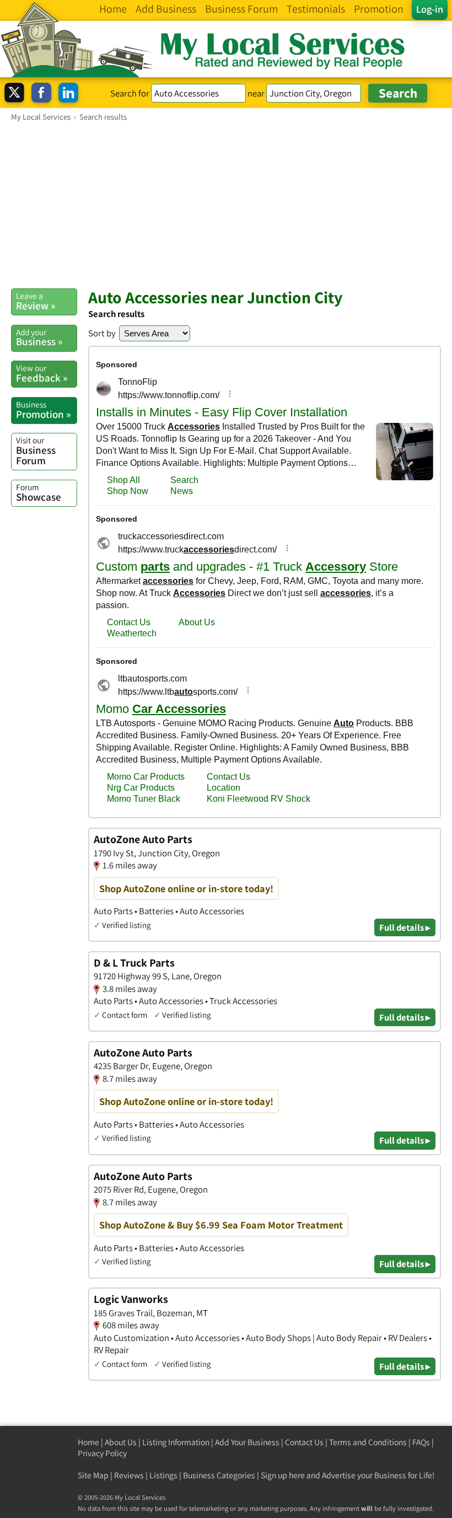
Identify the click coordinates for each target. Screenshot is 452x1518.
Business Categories (219, 1475)
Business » (39, 337)
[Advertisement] (226, 204)
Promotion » (43, 410)
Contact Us (304, 1442)
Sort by (102, 333)
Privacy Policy (102, 1453)
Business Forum (36, 451)
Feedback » (41, 373)
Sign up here (283, 1475)
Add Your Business (247, 1442)
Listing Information (175, 1442)
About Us (121, 1442)
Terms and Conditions (368, 1442)
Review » (35, 301)
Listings (163, 1475)
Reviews (129, 1475)
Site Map (93, 1475)
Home (88, 1442)
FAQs (421, 1442)
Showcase (38, 492)
